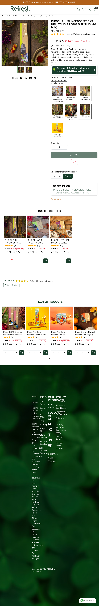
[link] (78, 9)
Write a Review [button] (11, 285)
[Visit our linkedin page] (49, 446)
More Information (59, 80)
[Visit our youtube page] (50, 440)
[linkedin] (35, 78)
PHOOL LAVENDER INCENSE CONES (60, 241)
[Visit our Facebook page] (49, 424)
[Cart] (45, 260)
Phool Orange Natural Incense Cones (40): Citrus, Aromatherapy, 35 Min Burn (85, 333)
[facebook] (21, 78)
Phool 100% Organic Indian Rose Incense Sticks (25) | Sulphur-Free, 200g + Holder (12, 333)
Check (67, 176)
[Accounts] (89, 9)
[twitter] (25, 78)
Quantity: (55, 143)
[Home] (22, 10)
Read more (56, 199)
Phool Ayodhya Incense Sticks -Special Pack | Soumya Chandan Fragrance (37, 333)
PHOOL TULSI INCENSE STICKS (13, 241)
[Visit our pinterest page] (50, 429)
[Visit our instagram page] (49, 435)
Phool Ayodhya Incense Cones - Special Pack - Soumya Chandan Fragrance (61, 333)
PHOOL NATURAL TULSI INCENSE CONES (36, 241)
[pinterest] (30, 78)
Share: (15, 78)
